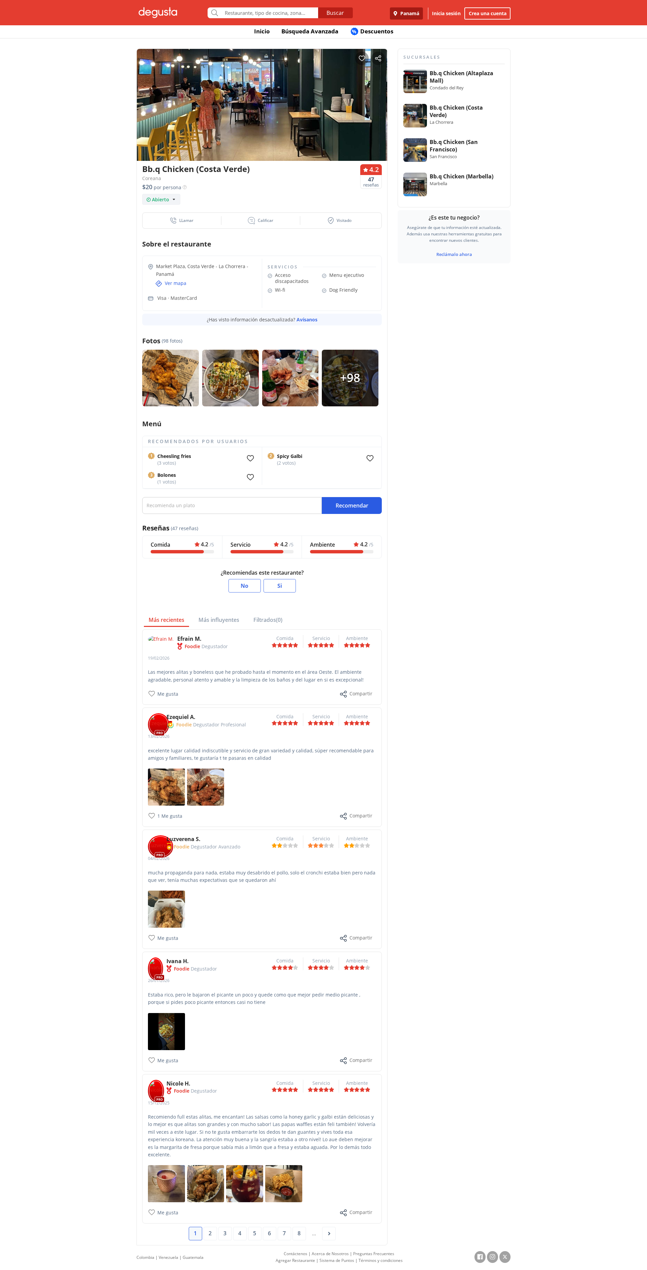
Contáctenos (295, 1254)
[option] (262, 118)
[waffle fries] (283, 1183)
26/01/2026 (159, 980)
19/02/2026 (159, 658)
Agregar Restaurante (295, 1260)
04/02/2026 (159, 858)
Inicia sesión (446, 13)
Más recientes (166, 620)
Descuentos (372, 31)
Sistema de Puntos (336, 1260)
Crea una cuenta (487, 13)
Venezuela (168, 1257)
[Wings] (205, 786)
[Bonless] (166, 786)
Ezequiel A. (180, 717)
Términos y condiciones (381, 1260)
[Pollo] (166, 908)
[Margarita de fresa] (166, 1183)
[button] (182, 220)
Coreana (151, 178)
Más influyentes (218, 620)
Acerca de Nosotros (330, 1254)
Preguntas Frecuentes (373, 1254)
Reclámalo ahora (454, 254)
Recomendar (352, 505)
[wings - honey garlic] (205, 1183)
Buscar (335, 13)
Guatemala (193, 1257)
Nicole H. (178, 1083)
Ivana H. (177, 961)
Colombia (145, 1257)
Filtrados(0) (267, 620)
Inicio (262, 31)
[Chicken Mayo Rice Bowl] (166, 1031)
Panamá (409, 13)
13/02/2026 (159, 736)
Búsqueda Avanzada (309, 31)
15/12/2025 (159, 1103)
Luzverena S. (183, 839)
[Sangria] (244, 1183)
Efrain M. (189, 638)
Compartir (360, 693)
